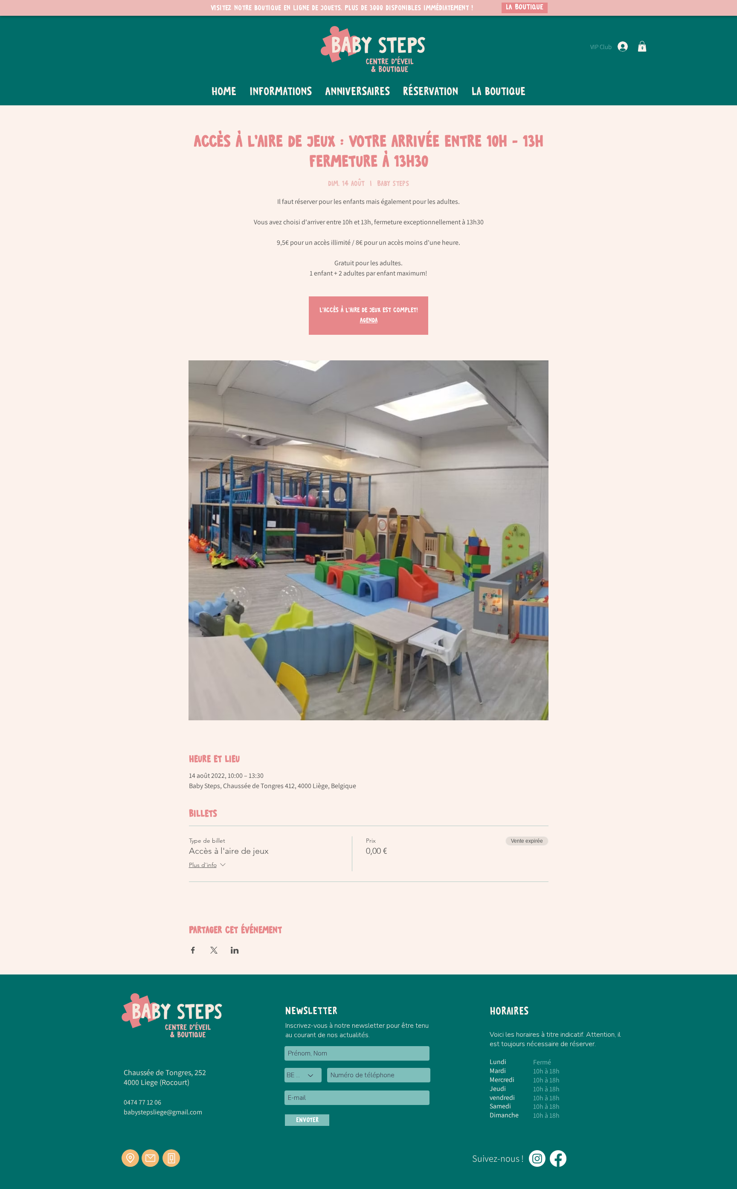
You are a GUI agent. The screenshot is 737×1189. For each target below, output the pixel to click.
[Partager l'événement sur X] (214, 950)
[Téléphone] (171, 1158)
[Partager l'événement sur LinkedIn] (235, 950)
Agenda (368, 320)
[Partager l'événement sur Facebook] (193, 950)
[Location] (130, 1158)
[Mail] (150, 1158)
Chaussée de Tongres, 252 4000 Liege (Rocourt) (165, 1077)
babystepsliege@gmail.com (163, 1112)
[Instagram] (537, 1158)
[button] (642, 46)
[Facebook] (558, 1158)
